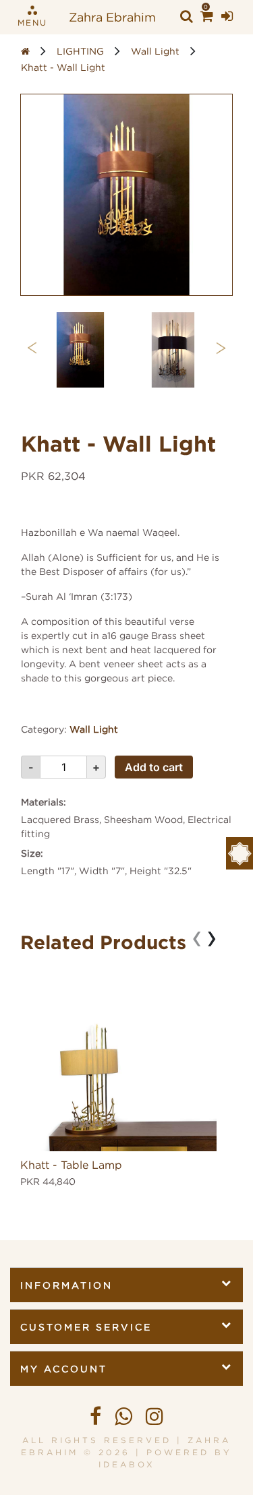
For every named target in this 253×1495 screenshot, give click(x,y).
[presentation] (32, 346)
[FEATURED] (239, 853)
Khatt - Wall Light (63, 67)
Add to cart (154, 767)
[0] (206, 17)
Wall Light (155, 51)
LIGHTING (80, 51)
